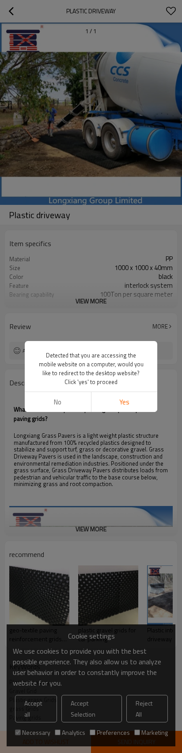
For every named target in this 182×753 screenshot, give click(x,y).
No (57, 402)
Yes (124, 402)
